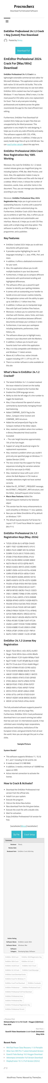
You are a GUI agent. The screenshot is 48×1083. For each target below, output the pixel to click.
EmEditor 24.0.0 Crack (12, 966)
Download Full (23, 50)
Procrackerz (24, 6)
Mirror (23, 826)
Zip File (16, 834)
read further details (15, 144)
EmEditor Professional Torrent (14, 1009)
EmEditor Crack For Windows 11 (15, 979)
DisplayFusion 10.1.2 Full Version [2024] (23, 1061)
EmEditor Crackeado (34, 983)
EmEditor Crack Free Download (15, 983)
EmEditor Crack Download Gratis (15, 974)
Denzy (19, 40)
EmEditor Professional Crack (31, 987)
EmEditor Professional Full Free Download (18, 992)
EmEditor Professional (12, 987)
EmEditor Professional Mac (13, 1000)
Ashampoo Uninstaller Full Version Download (24, 1057)
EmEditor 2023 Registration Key (32, 957)
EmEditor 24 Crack (27, 961)
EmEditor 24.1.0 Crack (12, 970)
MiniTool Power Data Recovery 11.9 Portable (24, 1047)
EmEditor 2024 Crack (11, 961)
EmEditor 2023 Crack (11, 957)
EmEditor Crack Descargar (30, 970)
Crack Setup (29, 834)
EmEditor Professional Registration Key (17, 1005)
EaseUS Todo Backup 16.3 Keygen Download (24, 1054)
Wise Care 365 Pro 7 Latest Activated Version (24, 1050)
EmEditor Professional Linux (14, 996)
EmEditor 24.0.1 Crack (29, 966)
